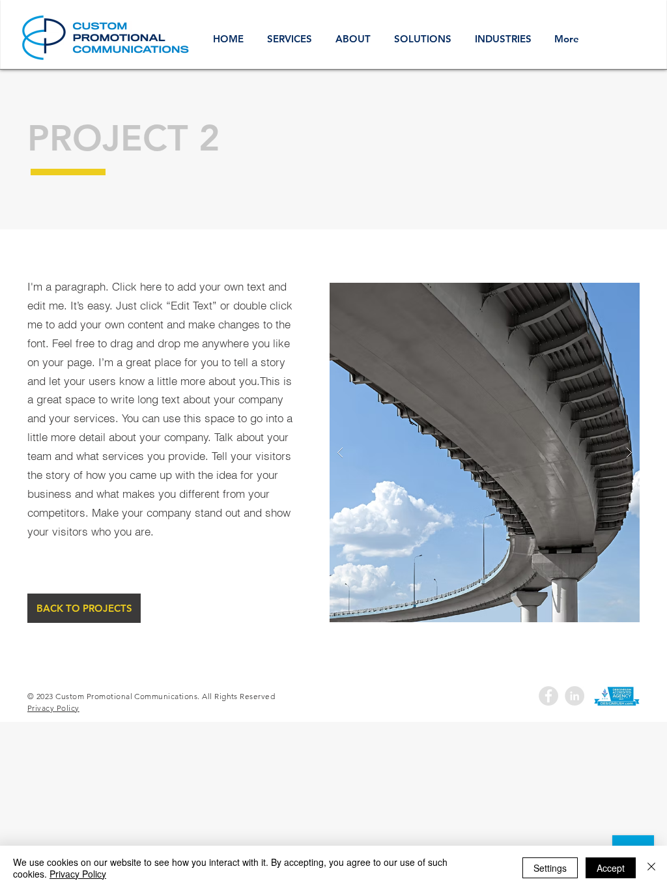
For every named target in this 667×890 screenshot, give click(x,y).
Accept (611, 867)
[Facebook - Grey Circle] (548, 696)
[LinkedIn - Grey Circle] (574, 696)
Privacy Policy (78, 873)
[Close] (651, 868)
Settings (550, 867)
